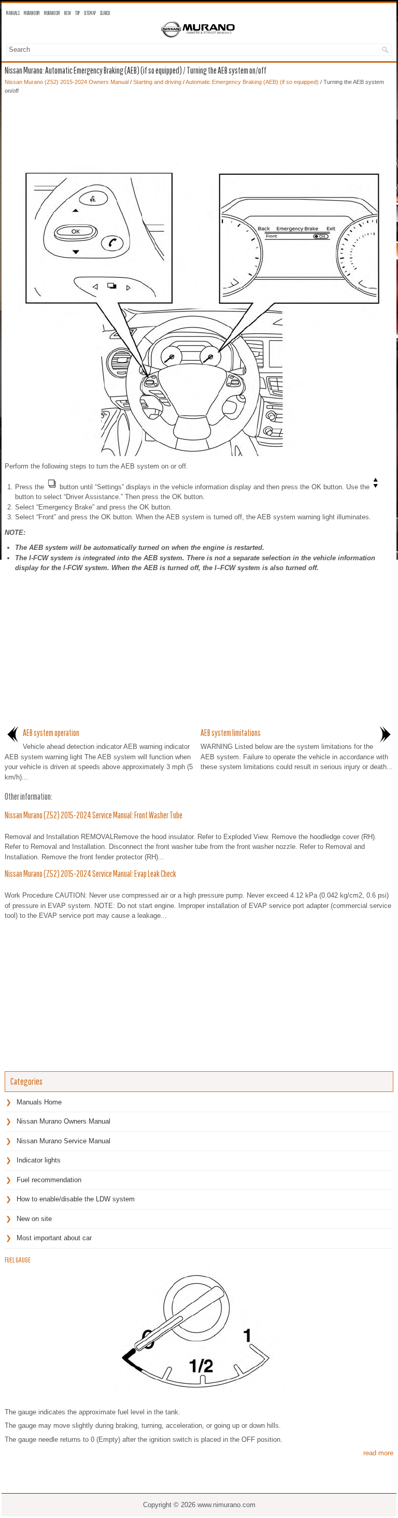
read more (378, 1453)
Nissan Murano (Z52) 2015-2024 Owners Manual (67, 82)
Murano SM (52, 13)
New (67, 13)
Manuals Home (39, 1102)
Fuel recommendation (49, 1180)
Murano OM (32, 13)
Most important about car (54, 1238)
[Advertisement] (199, 126)
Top (77, 13)
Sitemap (90, 13)
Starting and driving (157, 82)
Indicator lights (39, 1160)
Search (105, 13)
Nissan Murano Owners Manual (63, 1121)
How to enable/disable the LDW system (76, 1199)
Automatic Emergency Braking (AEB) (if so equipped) (252, 82)
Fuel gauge (18, 1260)
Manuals (13, 13)
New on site (34, 1219)
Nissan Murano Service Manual (63, 1141)
